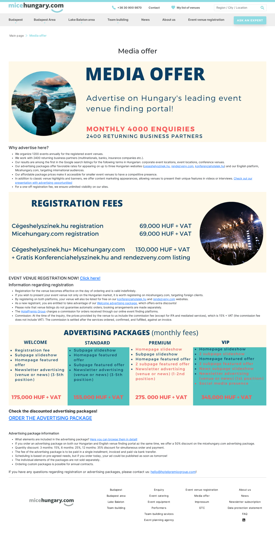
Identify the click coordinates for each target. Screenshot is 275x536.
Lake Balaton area (81, 20)
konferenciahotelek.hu (209, 166)
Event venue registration (206, 20)
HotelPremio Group (33, 311)
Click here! (90, 278)
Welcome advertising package (117, 303)
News (145, 20)
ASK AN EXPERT (250, 20)
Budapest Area (45, 20)
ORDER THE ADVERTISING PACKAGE (50, 418)
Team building (118, 20)
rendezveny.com (182, 166)
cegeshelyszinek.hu (157, 166)
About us (168, 20)
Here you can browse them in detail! (113, 439)
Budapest (16, 20)
